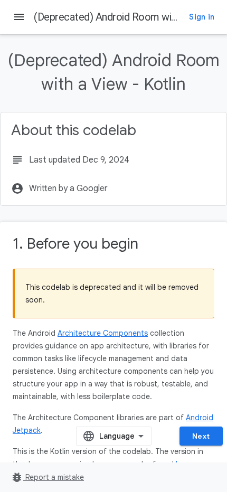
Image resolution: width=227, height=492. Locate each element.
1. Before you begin (75, 243)
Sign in (201, 17)
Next (201, 436)
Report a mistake (47, 477)
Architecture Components (103, 333)
